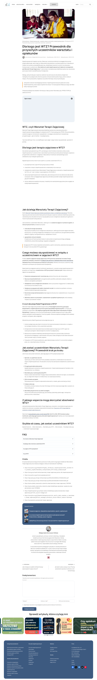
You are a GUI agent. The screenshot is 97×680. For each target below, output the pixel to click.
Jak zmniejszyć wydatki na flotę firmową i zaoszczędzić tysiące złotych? (32, 567)
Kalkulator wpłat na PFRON (12, 664)
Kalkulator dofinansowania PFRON (14, 666)
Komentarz (24, 580)
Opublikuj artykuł (53, 647)
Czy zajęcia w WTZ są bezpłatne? (30, 448)
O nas (73, 660)
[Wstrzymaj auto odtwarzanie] (94, 631)
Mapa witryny (53, 662)
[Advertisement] (48, 113)
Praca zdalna (31, 649)
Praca (13, 4)
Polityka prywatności (54, 658)
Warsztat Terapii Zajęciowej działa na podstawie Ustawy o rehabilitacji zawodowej (46, 213)
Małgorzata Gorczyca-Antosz (39, 57)
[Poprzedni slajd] (1, 626)
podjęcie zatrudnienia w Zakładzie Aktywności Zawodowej (57, 260)
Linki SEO (52, 649)
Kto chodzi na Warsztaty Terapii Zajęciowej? (33, 438)
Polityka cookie (53, 660)
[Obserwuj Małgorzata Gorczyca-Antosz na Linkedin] (48, 557)
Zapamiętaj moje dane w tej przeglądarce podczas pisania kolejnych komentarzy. (43, 605)
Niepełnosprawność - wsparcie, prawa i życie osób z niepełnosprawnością (47, 41)
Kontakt (54, 4)
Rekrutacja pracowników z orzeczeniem (15, 647)
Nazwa (25, 601)
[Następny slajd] (95, 626)
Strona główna (25, 41)
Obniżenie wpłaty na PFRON (13, 653)
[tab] (44, 635)
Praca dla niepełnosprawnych (35, 647)
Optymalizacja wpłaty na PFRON (14, 649)
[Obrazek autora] (23, 57)
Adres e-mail (44, 601)
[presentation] (26, 511)
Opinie (73, 662)
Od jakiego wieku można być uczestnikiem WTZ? (34, 443)
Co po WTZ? (26, 453)
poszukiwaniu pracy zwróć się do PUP (39, 414)
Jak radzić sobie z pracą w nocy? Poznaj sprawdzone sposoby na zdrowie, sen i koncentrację (65, 567)
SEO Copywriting (53, 651)
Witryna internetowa (64, 601)
